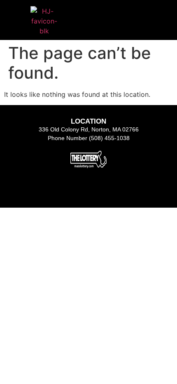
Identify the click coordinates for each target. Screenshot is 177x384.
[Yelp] (109, 190)
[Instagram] (88, 190)
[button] (122, 14)
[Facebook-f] (67, 190)
